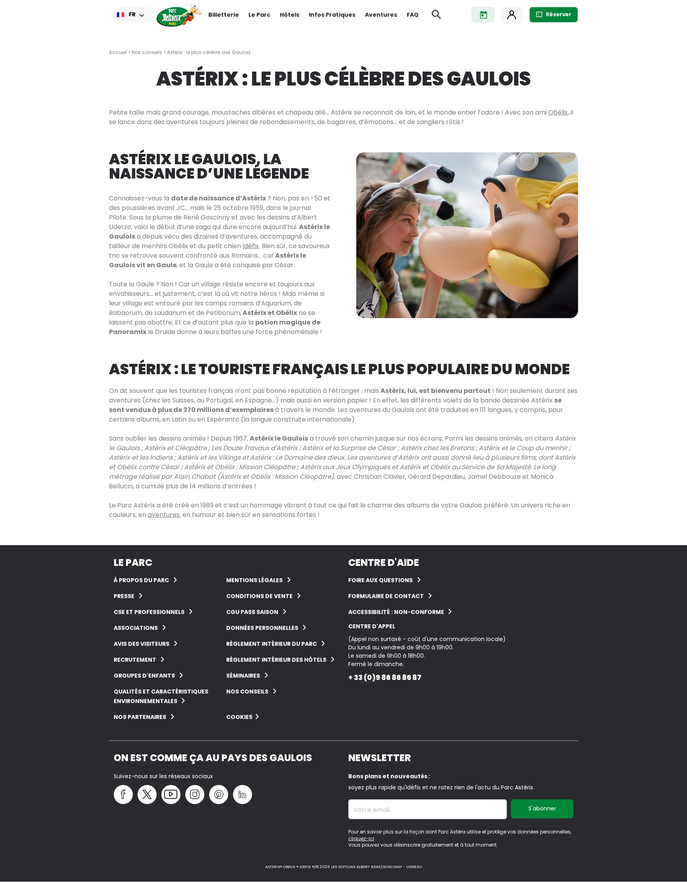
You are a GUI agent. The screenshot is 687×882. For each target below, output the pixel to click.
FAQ (413, 15)
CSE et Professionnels (149, 612)
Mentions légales (254, 580)
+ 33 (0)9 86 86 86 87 (384, 677)
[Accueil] (179, 14)
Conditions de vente (259, 596)
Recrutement (135, 660)
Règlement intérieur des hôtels (276, 660)
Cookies (239, 717)
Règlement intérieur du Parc (271, 644)
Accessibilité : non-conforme (396, 612)
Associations (136, 628)
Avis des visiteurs (141, 644)
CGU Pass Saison (252, 612)
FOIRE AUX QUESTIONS (380, 580)
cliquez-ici (361, 838)
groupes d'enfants (144, 676)
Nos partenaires (140, 717)
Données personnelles (262, 628)
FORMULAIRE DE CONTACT (386, 596)
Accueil (118, 52)
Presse (124, 596)
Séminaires (243, 676)
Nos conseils (147, 52)
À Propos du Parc (141, 580)
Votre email (371, 810)
